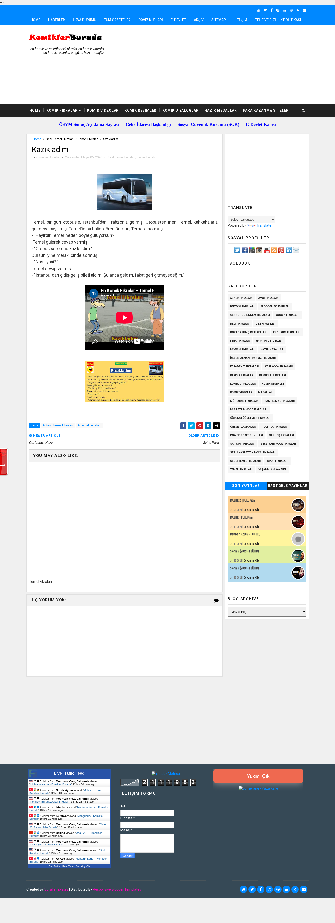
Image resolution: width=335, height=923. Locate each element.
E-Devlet (178, 20)
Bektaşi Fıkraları (242, 306)
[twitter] (265, 10)
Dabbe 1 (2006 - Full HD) (245, 534)
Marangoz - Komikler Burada (47, 844)
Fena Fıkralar (240, 340)
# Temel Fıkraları (89, 425)
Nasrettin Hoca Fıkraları (248, 409)
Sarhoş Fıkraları (281, 435)
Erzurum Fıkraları (286, 332)
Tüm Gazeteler (117, 20)
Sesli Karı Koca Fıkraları (278, 443)
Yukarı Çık (258, 776)
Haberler (56, 20)
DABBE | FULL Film (241, 517)
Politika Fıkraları (274, 426)
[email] (304, 10)
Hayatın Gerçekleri (269, 340)
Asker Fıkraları (241, 297)
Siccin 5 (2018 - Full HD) (244, 568)
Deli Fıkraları (239, 323)
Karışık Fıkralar (241, 375)
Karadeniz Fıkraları (244, 366)
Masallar (265, 392)
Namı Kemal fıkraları (279, 401)
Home (35, 20)
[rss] (297, 10)
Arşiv (199, 20)
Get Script (54, 866)
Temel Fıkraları (88, 139)
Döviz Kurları (150, 20)
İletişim (240, 20)
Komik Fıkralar (61, 110)
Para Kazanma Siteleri (266, 110)
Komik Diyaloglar (180, 110)
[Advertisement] (219, 65)
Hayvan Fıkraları (242, 349)
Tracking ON (83, 866)
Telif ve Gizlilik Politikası (278, 20)
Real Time (68, 866)
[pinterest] (291, 10)
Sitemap (218, 20)
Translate (264, 225)
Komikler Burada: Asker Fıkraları (49, 801)
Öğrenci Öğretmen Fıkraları (250, 418)
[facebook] (272, 10)
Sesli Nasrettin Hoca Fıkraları (252, 452)
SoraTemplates (56, 889)
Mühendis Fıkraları (244, 401)
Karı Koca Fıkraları (279, 366)
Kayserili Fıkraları (272, 375)
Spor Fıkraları (277, 461)
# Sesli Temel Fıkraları (58, 425)
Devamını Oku (252, 509)
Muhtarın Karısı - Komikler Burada (50, 784)
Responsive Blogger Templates (117, 889)
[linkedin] (284, 10)
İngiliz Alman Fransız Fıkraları (253, 358)
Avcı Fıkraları (268, 297)
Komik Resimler (140, 110)
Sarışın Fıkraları (242, 443)
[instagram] (278, 10)
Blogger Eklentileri (274, 306)
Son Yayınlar (246, 486)
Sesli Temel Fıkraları (60, 139)
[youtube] (258, 10)
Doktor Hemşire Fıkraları (248, 332)
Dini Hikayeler (265, 323)
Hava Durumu (84, 20)
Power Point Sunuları (246, 435)
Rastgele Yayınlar (288, 486)
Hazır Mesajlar (221, 110)
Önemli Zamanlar (243, 426)
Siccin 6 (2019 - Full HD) (244, 551)
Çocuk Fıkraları (287, 315)
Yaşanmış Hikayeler (272, 469)
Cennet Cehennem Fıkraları (250, 315)
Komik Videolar (103, 110)
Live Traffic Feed (69, 773)
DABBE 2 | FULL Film (242, 500)
